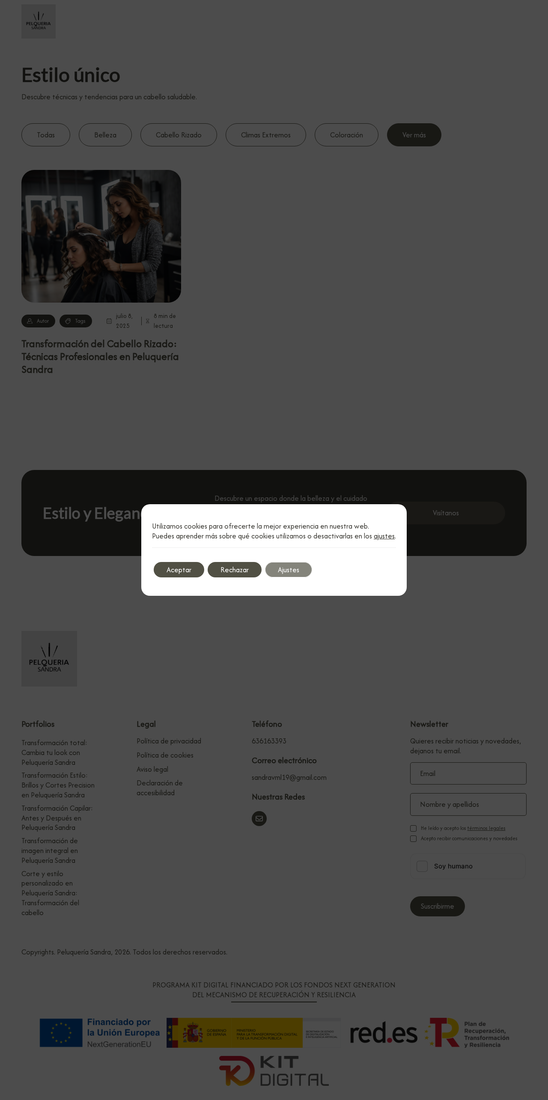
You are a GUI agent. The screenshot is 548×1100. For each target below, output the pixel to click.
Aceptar (179, 570)
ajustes (384, 536)
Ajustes (288, 570)
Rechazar (234, 570)
